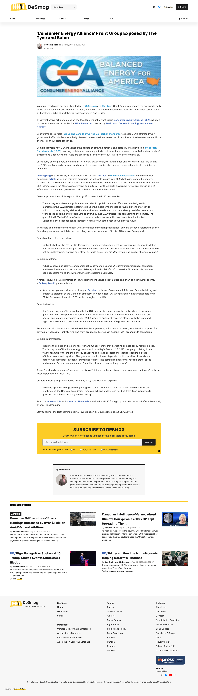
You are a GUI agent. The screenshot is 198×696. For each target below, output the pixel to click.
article (52, 179)
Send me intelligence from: (55, 450)
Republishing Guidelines (168, 620)
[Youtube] (170, 675)
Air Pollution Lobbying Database (73, 642)
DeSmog (38, 7)
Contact (160, 615)
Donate (182, 7)
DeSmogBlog (44, 175)
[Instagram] (175, 675)
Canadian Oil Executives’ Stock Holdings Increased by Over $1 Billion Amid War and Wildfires (37, 522)
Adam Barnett (19, 567)
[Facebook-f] (149, 7)
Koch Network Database (69, 637)
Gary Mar (93, 290)
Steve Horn (52, 45)
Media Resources (164, 624)
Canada (111, 642)
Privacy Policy (163, 642)
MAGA (19, 579)
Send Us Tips (162, 629)
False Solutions (115, 633)
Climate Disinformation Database (74, 629)
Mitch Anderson (20, 532)
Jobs (158, 637)
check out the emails (78, 401)
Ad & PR (111, 615)
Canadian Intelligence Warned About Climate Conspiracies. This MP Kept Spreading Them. (129, 519)
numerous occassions (122, 175)
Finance (111, 646)
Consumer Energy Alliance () (132, 120)
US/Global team (89, 450)
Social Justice (114, 620)
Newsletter (161, 671)
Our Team (161, 611)
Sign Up (149, 442)
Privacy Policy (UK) (165, 646)
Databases (62, 611)
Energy (110, 607)
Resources (84, 123)
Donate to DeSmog (165, 633)
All (74, 450)
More (111, 19)
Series (60, 615)
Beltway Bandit (47, 283)
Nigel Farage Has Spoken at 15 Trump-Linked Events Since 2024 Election (35, 558)
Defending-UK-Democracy (121, 571)
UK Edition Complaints (167, 650)
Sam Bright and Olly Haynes (117, 562)
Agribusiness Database (69, 633)
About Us (161, 607)
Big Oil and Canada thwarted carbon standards (92, 133)
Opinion (111, 650)
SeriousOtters (20, 689)
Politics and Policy (116, 629)
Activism (111, 637)
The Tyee (107, 106)
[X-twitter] (154, 7)
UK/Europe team (110, 450)
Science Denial (114, 611)
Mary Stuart (110, 528)
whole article (54, 401)
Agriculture (113, 624)
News (60, 607)
